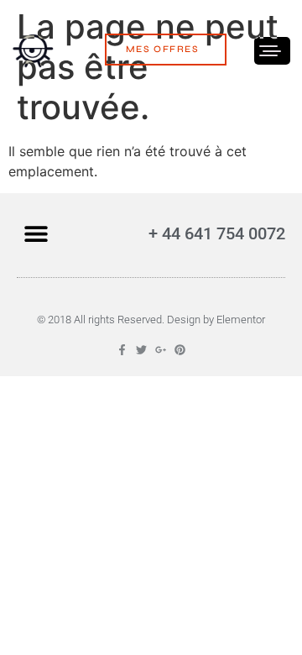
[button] (36, 233)
